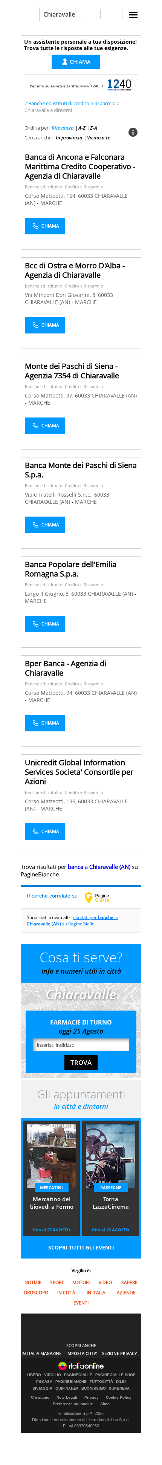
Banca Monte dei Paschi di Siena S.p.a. (81, 470)
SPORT (57, 1282)
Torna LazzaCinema (111, 1202)
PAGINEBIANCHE (71, 1382)
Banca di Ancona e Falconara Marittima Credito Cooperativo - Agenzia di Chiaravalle (80, 166)
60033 (85, 195)
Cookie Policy (118, 1397)
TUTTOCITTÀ (101, 1382)
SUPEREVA (119, 1388)
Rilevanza (63, 127)
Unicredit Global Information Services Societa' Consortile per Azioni (79, 771)
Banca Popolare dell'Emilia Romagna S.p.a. (70, 569)
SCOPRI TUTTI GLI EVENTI (81, 1247)
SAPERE (129, 1282)
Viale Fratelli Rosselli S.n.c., (59, 494)
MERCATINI (51, 1187)
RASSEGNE (110, 1187)
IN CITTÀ (66, 1292)
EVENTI (81, 1303)
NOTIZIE (32, 1282)
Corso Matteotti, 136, (51, 801)
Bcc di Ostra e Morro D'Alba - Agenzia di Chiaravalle (75, 270)
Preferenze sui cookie (73, 1404)
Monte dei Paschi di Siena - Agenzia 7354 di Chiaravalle (72, 371)
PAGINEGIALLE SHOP (115, 1375)
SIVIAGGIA (42, 1388)
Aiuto (105, 1404)
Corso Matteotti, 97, (50, 395)
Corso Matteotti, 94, (50, 692)
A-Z (82, 127)
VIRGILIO (52, 1375)
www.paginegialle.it (102, 897)
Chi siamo (40, 1397)
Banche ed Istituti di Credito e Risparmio (64, 187)
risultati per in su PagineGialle (72, 920)
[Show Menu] (133, 15)
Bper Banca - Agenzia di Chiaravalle (65, 668)
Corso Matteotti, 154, (51, 195)
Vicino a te (98, 137)
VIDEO (105, 1282)
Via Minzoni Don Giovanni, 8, (61, 294)
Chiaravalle (59, 14)
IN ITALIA (96, 1292)
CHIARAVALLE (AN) (48, 302)
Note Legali (67, 1397)
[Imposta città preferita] (30, 14)
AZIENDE (126, 1292)
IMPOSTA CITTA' (81, 1353)
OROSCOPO (36, 1292)
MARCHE (51, 202)
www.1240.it (91, 86)
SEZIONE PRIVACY (119, 1353)
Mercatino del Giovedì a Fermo (51, 1202)
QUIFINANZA (66, 1388)
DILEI (121, 1382)
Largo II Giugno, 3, (48, 593)
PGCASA (44, 1382)
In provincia (69, 137)
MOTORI (81, 1282)
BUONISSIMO (93, 1388)
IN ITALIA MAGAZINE (41, 1353)
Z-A (93, 127)
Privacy (91, 1397)
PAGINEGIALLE (78, 1375)
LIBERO (34, 1375)
